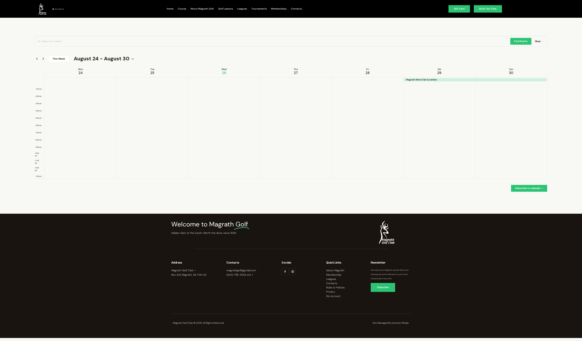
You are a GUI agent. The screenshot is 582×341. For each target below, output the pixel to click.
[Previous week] (37, 59)
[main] (291, 114)
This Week (59, 58)
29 (439, 73)
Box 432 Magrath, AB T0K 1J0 (188, 274)
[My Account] (53, 9)
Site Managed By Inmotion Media (391, 322)
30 (511, 73)
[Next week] (43, 59)
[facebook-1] (285, 271)
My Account (59, 9)
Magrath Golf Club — (183, 270)
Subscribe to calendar (528, 188)
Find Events (520, 41)
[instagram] (292, 271)
